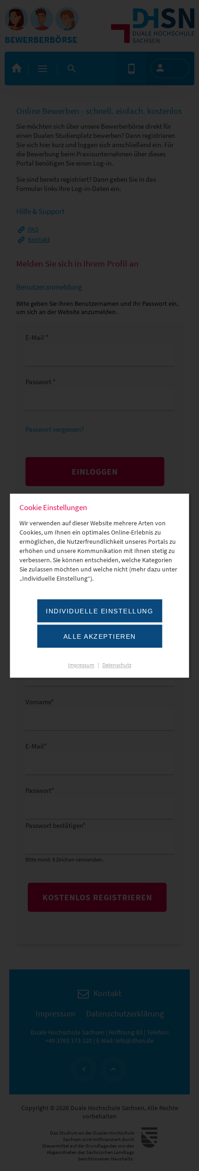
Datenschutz (116, 664)
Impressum (81, 664)
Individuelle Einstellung (99, 611)
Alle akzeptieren (99, 636)
